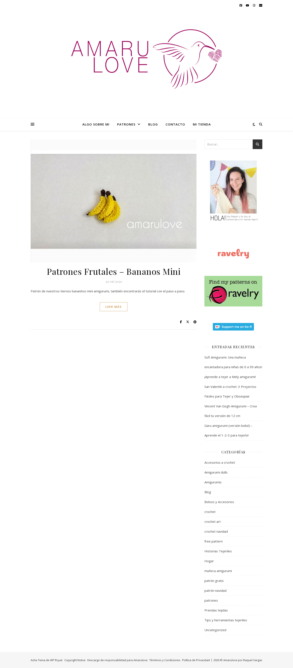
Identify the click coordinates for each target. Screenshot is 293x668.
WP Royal (56, 660)
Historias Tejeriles (218, 551)
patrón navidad (215, 590)
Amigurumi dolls (216, 472)
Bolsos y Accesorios (219, 502)
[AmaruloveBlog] (146, 68)
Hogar (209, 561)
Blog (207, 492)
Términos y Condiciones (164, 660)
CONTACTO (175, 124)
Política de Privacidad (196, 660)
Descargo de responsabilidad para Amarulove (117, 660)
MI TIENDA (202, 124)
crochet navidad (216, 531)
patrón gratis (214, 580)
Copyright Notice (75, 660)
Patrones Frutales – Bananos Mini (113, 271)
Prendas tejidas (216, 610)
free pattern (213, 541)
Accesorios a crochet (219, 462)
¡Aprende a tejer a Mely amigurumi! (230, 377)
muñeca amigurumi (218, 571)
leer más (113, 307)
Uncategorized (215, 630)
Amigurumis (213, 482)
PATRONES (126, 124)
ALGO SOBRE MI (95, 124)
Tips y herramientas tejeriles (225, 620)
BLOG (153, 124)
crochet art (212, 521)
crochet (210, 512)
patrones (211, 600)
